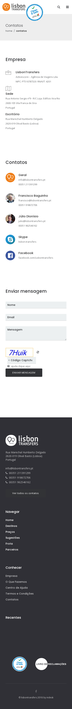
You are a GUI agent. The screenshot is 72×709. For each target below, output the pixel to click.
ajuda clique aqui (20, 366)
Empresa (11, 576)
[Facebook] (36, 691)
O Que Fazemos (16, 582)
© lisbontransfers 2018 (31, 697)
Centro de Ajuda (17, 588)
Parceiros (12, 549)
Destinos (11, 526)
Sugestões (13, 538)
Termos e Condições (20, 593)
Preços (10, 532)
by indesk (48, 697)
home (9, 30)
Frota (9, 543)
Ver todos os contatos (25, 493)
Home (9, 520)
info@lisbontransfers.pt (19, 468)
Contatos (12, 599)
